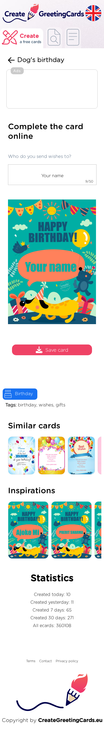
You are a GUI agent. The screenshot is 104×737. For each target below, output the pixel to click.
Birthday (24, 394)
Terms (30, 661)
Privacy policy (67, 661)
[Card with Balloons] (83, 455)
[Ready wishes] (54, 37)
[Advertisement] (52, 89)
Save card (56, 350)
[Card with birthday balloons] (53, 455)
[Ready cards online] (73, 37)
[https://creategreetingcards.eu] (42, 13)
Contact (45, 661)
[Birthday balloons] (23, 455)
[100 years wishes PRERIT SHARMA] (72, 530)
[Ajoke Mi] (29, 530)
